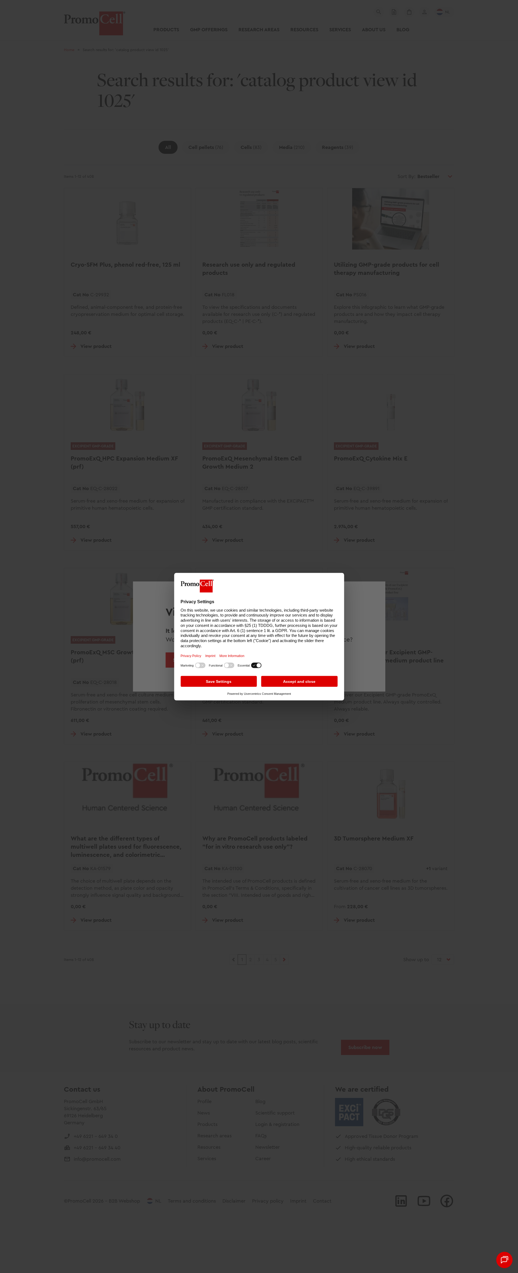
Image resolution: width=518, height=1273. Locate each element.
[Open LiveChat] (504, 1260)
